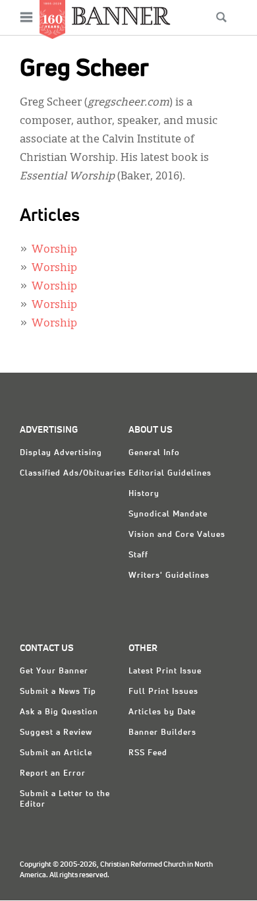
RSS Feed (147, 753)
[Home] (121, 15)
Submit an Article (56, 753)
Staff (138, 555)
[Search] (221, 17)
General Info (154, 453)
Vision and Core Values (176, 535)
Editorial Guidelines (170, 474)
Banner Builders (162, 733)
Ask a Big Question (59, 712)
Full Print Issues (163, 692)
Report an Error (53, 774)
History (143, 494)
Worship (54, 250)
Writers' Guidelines (169, 576)
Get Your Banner (54, 671)
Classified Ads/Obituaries (73, 474)
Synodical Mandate (168, 514)
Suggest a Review (56, 733)
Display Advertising (61, 453)
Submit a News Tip (58, 692)
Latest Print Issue (165, 671)
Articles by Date (162, 712)
